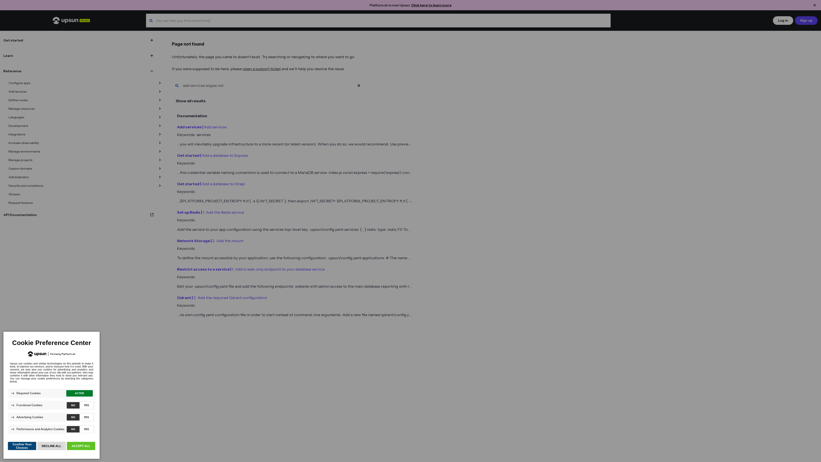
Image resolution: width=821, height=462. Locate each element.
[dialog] (51, 395)
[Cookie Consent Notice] (51, 395)
